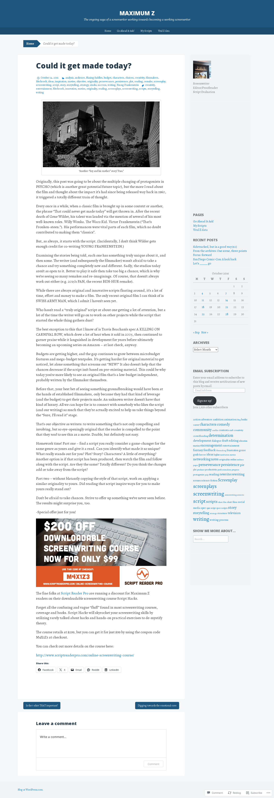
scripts (142, 88)
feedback (210, 450)
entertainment (44, 88)
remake (148, 81)
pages (195, 465)
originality (92, 81)
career (196, 424)
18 (203, 307)
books (244, 419)
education (243, 440)
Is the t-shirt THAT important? (42, 705)
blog (239, 419)
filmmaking (221, 450)
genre (242, 450)
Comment (153, 764)
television (234, 513)
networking (201, 459)
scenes (197, 480)
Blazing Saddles (94, 77)
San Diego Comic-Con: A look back (214, 259)
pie (242, 465)
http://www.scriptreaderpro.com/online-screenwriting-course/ (85, 655)
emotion (196, 445)
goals (196, 454)
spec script (211, 508)
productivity (211, 469)
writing (112, 85)
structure (222, 513)
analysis (69, 77)
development (202, 440)
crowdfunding (200, 436)
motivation (224, 454)
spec (203, 508)
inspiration (60, 81)
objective (81, 81)
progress (235, 469)
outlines (240, 459)
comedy (223, 424)
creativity (139, 77)
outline (233, 459)
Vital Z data (163, 31)
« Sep (196, 332)
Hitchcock (41, 81)
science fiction (209, 480)
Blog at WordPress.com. (30, 789)
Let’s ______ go (202, 263)
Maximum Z (137, 13)
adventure (206, 419)
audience (80, 77)
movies (71, 81)
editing (234, 440)
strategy (84, 85)
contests (224, 430)
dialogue (216, 441)
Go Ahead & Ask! (125, 31)
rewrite (225, 474)
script (56, 85)
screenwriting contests (234, 495)
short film (222, 502)
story (62, 85)
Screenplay (227, 480)
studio (93, 85)
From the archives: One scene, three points (220, 251)
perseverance (106, 81)
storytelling (73, 85)
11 (203, 300)
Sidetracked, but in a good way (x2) (215, 247)
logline (217, 454)
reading (138, 81)
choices (129, 77)
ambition (218, 419)
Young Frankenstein (128, 85)
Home (108, 31)
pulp (206, 474)
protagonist (198, 474)
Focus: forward (202, 255)
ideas (51, 81)
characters (118, 77)
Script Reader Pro (74, 593)
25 (203, 314)
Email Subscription (211, 371)
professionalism (224, 469)
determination (221, 435)
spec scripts (222, 508)
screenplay (159, 81)
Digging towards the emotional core (157, 705)
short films (232, 502)
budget (107, 77)
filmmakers (152, 77)
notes (214, 459)
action (197, 419)
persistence (121, 81)
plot (131, 81)
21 (226, 307)
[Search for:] (210, 539)
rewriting (238, 474)
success (102, 85)
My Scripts (146, 31)
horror (202, 454)
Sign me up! (204, 401)
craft (231, 430)
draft (225, 441)
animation (230, 419)
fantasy (198, 450)
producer (200, 469)
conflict (215, 430)
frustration (232, 450)
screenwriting (43, 85)
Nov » (204, 332)
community (202, 429)
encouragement (211, 445)
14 (226, 300)
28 (226, 314)
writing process (219, 520)
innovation (70, 88)
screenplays (114, 88)
